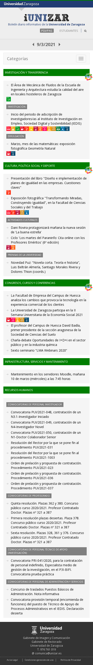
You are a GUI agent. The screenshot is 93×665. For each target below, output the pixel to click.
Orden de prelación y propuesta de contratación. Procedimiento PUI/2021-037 (46, 485)
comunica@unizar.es (48, 653)
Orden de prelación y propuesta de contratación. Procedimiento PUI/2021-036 (46, 475)
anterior (33, 44)
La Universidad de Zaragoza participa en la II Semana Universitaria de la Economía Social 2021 (47, 312)
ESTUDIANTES (69, 31)
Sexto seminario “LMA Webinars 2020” (39, 350)
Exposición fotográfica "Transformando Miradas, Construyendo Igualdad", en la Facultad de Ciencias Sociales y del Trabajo (48, 202)
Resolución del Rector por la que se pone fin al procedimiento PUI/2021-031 (45, 445)
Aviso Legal (12, 659)
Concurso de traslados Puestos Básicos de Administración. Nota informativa (42, 591)
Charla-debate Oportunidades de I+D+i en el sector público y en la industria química (48, 342)
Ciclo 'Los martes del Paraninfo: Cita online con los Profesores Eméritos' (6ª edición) (48, 240)
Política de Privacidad (70, 659)
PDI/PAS (46, 31)
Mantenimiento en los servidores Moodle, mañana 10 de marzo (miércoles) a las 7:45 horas (48, 376)
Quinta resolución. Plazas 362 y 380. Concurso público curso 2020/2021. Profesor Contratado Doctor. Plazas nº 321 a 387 (45, 508)
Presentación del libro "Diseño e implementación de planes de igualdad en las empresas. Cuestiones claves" (49, 183)
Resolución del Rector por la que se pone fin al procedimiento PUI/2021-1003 (45, 455)
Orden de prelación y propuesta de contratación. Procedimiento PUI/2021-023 (46, 465)
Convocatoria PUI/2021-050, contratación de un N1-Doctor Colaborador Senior (46, 434)
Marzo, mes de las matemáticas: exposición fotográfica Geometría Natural (43, 146)
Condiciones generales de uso (39, 659)
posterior (60, 44)
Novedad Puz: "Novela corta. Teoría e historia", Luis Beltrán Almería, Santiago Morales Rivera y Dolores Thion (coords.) (45, 267)
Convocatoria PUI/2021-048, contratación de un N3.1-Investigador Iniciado (46, 414)
